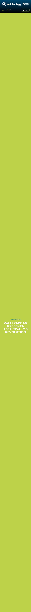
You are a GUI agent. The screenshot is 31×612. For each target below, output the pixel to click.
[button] (3, 10)
